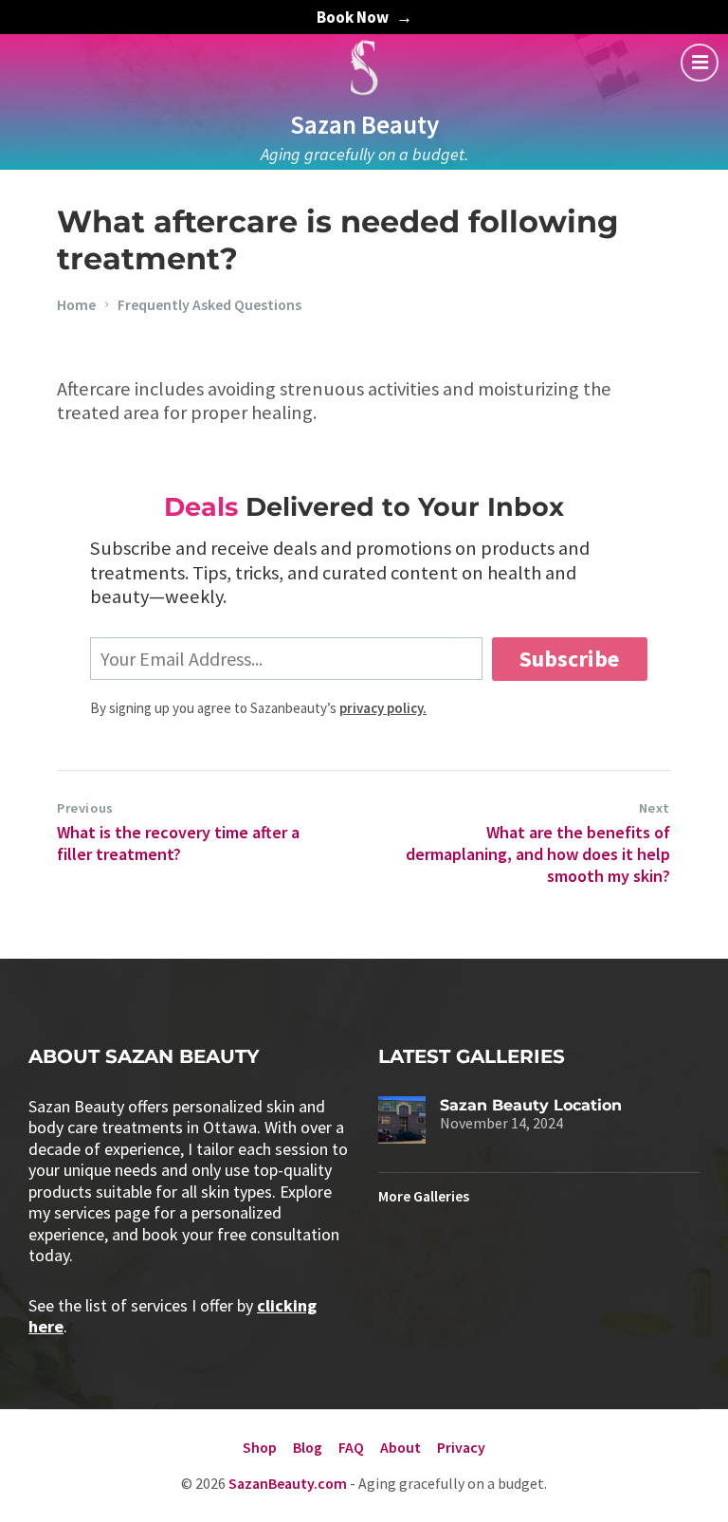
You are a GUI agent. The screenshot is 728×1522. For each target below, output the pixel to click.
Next (654, 807)
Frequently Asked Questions (209, 305)
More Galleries (423, 1196)
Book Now (353, 17)
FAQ (351, 1448)
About (400, 1448)
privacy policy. (383, 708)
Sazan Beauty (364, 124)
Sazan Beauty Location (531, 1105)
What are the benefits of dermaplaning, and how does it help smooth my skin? (538, 854)
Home (76, 305)
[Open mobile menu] (700, 63)
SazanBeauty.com (287, 1484)
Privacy (461, 1448)
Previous (85, 807)
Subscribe (569, 658)
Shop (260, 1448)
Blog (307, 1448)
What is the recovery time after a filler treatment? (178, 843)
